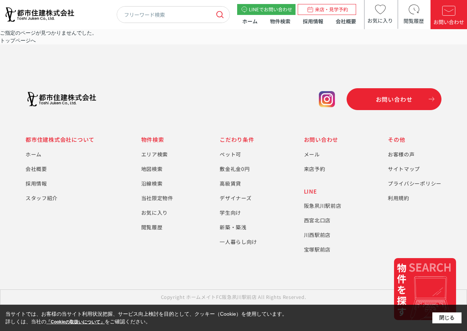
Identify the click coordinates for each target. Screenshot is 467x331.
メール (312, 154)
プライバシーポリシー (414, 183)
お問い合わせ (394, 99)
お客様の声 (401, 154)
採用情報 (313, 21)
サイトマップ (404, 168)
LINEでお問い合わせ (270, 9)
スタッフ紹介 (42, 198)
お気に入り (154, 212)
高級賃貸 (230, 183)
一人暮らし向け (238, 241)
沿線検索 (152, 183)
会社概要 (346, 21)
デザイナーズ (235, 198)
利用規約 (398, 198)
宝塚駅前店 (317, 249)
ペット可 (230, 154)
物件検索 (280, 21)
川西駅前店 (317, 234)
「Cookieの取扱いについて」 (75, 321)
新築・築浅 (233, 227)
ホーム (250, 21)
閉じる (447, 317)
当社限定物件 (157, 198)
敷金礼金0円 (235, 168)
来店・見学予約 (331, 9)
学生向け (230, 212)
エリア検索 (154, 154)
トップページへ (18, 40)
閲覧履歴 (152, 227)
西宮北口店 (317, 220)
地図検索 (152, 168)
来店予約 (314, 168)
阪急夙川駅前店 (322, 205)
